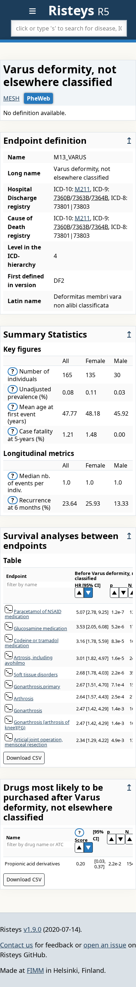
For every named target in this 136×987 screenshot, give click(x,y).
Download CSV (24, 757)
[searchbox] (69, 28)
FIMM (35, 970)
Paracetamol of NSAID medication (33, 614)
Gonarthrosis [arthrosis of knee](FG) (37, 725)
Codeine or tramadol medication (31, 643)
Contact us (16, 945)
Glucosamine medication (40, 628)
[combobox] (69, 28)
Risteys (78, 10)
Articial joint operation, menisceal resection (34, 742)
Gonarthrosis (28, 710)
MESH (11, 98)
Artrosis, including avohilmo (29, 660)
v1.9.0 (32, 929)
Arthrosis (23, 698)
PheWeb (38, 98)
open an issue (104, 945)
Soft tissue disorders (36, 674)
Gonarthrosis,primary (37, 686)
